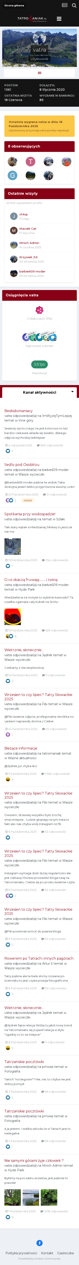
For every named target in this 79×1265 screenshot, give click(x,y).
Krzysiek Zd (28, 257)
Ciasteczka (65, 1253)
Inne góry (25, 420)
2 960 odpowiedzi (57, 773)
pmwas (47, 1067)
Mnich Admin (29, 243)
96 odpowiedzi (55, 1091)
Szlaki (60, 519)
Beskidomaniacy (18, 411)
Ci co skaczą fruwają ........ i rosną (30, 580)
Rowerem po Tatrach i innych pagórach (39, 958)
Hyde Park (26, 589)
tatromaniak (51, 753)
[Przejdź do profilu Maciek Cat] (14, 230)
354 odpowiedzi (56, 560)
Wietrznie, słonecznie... (23, 650)
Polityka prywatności (21, 1253)
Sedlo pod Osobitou (22, 465)
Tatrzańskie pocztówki (24, 1062)
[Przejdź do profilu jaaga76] (66, 161)
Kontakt (47, 1253)
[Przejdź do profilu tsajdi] (12, 161)
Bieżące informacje (20, 748)
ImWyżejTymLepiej (57, 416)
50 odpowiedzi (55, 988)
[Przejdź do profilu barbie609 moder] (14, 273)
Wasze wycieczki (31, 474)
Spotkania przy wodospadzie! (29, 514)
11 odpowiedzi (55, 675)
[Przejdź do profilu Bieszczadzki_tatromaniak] (30, 175)
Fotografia (12, 1071)
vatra (8, 416)
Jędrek (47, 655)
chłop (23, 214)
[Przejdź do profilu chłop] (14, 216)
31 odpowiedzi (56, 494)
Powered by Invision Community (39, 1258)
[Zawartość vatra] (39, 73)
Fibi (44, 704)
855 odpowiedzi (51, 445)
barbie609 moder (32, 271)
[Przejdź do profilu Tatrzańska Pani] (30, 161)
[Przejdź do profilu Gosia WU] (12, 175)
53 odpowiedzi (56, 729)
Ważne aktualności (22, 758)
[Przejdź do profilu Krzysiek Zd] (48, 175)
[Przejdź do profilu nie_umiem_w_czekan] (48, 161)
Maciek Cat (27, 228)
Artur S (47, 964)
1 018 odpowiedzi (55, 1211)
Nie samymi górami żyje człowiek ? (34, 1161)
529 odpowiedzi (56, 630)
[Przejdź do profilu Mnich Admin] (14, 245)
